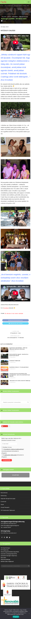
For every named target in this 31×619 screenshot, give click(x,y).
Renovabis (3, 557)
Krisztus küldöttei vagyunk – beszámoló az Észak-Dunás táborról (18, 355)
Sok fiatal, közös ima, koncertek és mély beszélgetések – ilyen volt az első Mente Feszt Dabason (19, 375)
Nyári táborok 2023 (23, 16)
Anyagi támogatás (5, 507)
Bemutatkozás (4, 492)
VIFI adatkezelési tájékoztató (8, 510)
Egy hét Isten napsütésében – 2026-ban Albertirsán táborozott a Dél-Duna (18, 348)
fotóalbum (6, 308)
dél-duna (9, 313)
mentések (20, 313)
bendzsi (4, 20)
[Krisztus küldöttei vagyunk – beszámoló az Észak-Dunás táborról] (4, 356)
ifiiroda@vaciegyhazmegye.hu (11, 525)
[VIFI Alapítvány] (15, 475)
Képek (2, 504)
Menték (9, 16)
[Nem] (29, 613)
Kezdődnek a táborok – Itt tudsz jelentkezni (19, 367)
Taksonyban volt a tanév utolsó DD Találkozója (19, 380)
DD (5, 313)
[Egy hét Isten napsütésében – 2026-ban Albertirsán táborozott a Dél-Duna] (4, 349)
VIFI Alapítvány (5, 549)
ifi (11, 313)
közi (13, 313)
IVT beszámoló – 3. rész (15, 333)
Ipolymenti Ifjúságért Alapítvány (9, 555)
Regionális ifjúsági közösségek (8, 498)
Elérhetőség (3, 495)
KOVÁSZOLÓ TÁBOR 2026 (14, 360)
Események (3, 501)
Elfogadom (15, 616)
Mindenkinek (15, 16)
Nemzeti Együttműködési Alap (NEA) (10, 551)
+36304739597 (7, 527)
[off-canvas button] (28, 2)
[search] (25, 2)
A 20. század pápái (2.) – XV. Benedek (15, 337)
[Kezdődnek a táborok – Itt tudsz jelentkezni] (4, 369)
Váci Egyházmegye (5, 548)
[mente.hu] (3, 2)
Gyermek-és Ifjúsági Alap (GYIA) (9, 553)
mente (16, 313)
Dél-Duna (7, 5)
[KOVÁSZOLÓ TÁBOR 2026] (4, 362)
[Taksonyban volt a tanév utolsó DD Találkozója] (4, 382)
